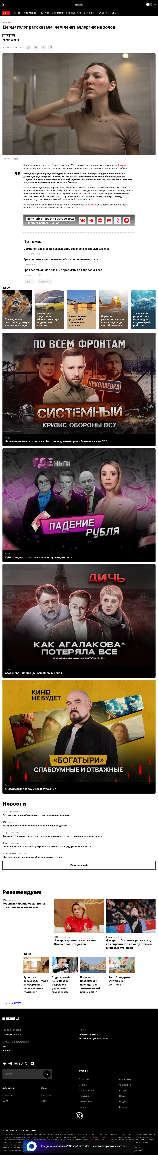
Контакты (46, 1095)
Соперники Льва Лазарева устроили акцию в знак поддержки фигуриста (46, 846)
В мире (83, 1085)
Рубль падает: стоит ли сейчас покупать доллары (39, 557)
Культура (84, 1096)
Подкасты (124, 1101)
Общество (104, 13)
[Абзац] (79, 4)
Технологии (85, 1101)
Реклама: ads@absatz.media (93, 1038)
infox (6, 287)
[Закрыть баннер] (130, 1143)
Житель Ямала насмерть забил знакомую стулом (32, 856)
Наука (122, 1096)
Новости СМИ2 (12, 1003)
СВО (114, 13)
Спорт (5, 832)
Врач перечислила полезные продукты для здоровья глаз (62, 270)
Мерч (44, 1101)
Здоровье (7, 22)
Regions (122, 165)
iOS (4, 1046)
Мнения (123, 1107)
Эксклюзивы (30, 13)
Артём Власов (10, 40)
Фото (5, 1101)
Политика (44, 13)
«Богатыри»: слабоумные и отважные (30, 788)
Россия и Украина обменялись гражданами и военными (36, 815)
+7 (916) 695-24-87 (12, 1035)
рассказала (91, 204)
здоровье (44, 281)
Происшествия (73, 13)
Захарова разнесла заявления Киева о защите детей (34, 825)
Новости (17, 13)
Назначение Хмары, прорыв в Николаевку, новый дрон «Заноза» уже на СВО (56, 441)
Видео (6, 13)
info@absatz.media (88, 1035)
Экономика (57, 13)
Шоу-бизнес (90, 13)
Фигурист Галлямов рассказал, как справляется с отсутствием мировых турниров (52, 836)
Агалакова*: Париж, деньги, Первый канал (33, 673)
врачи (29, 281)
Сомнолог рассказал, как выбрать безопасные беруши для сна (66, 248)
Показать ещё (79, 865)
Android (6, 1050)
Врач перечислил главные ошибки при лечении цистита (60, 259)
